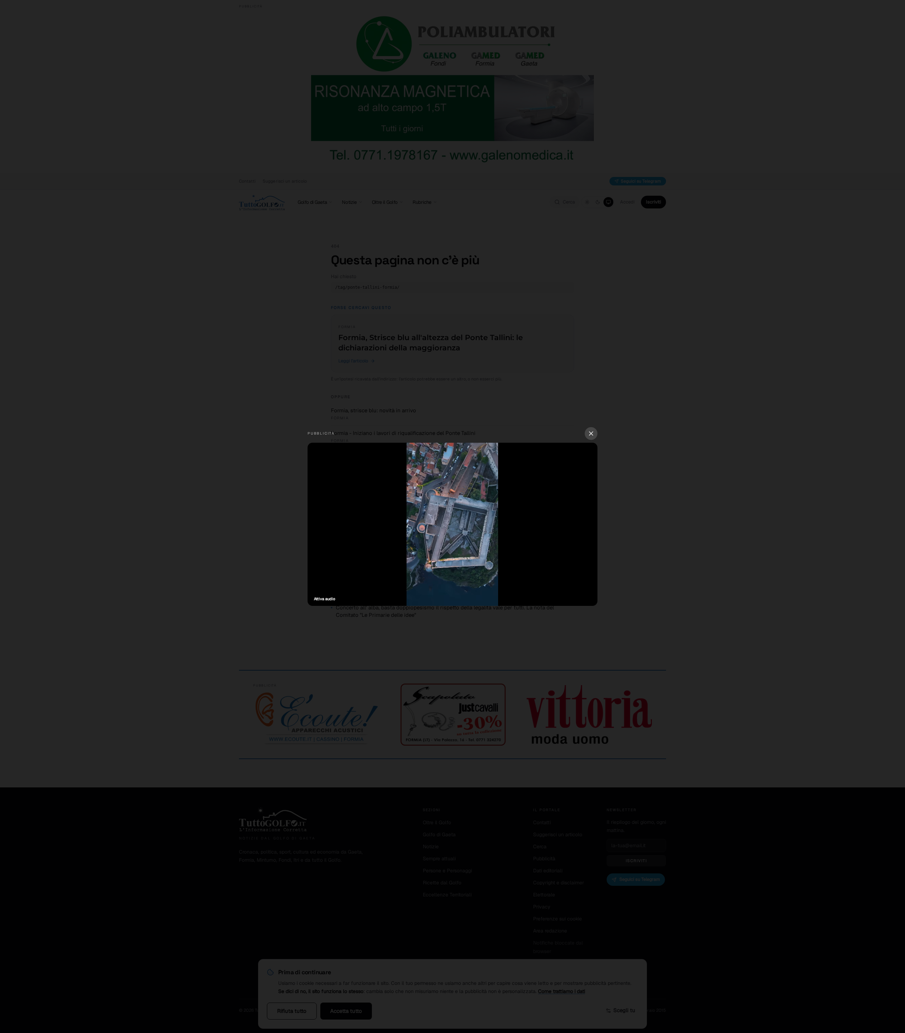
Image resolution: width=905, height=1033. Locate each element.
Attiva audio (324, 598)
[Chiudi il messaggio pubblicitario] (591, 433)
